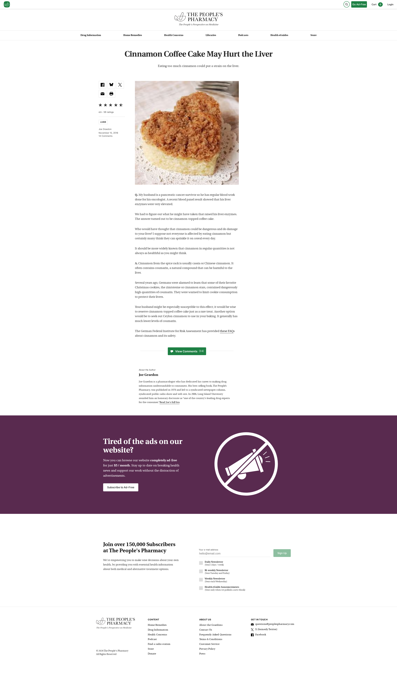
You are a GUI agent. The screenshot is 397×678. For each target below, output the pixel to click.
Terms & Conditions (210, 639)
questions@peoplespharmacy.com (274, 624)
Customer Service (209, 644)
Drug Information (90, 35)
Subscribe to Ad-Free (120, 487)
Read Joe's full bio (169, 402)
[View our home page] (7, 4)
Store (313, 35)
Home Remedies (132, 35)
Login (390, 4)
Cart (376, 4)
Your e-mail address (208, 549)
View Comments (189, 351)
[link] (102, 85)
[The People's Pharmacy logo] (198, 17)
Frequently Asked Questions (215, 635)
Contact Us (205, 630)
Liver (103, 122)
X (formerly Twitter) (266, 629)
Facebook (260, 635)
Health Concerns (173, 35)
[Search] (346, 4)
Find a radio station (159, 644)
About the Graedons (211, 625)
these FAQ (226, 331)
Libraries (211, 35)
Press (202, 654)
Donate (152, 654)
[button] (111, 94)
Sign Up (282, 553)
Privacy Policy (207, 649)
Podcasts (243, 35)
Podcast (152, 639)
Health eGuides (279, 35)
